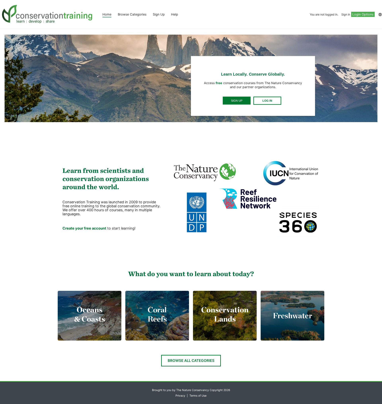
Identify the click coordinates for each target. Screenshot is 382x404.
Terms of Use (198, 395)
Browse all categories (191, 360)
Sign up (236, 100)
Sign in (345, 14)
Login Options (362, 14)
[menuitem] (380, 14)
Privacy (180, 395)
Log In (267, 100)
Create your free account (84, 228)
